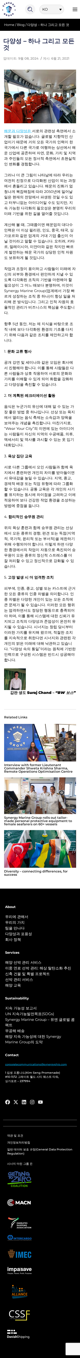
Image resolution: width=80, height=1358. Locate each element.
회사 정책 (13, 939)
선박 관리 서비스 (19, 979)
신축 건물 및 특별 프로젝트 (27, 974)
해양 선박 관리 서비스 (23, 962)
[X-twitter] (15, 1102)
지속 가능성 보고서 (21, 1008)
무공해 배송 (15, 1031)
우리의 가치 (15, 922)
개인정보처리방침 (18, 1142)
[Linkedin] (24, 1102)
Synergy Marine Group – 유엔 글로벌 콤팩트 (40, 1022)
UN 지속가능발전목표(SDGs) (29, 1014)
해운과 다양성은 (18, 131)
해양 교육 (13, 985)
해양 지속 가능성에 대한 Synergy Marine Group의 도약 (33, 1039)
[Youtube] (40, 1102)
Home (9, 25)
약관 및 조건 (15, 1135)
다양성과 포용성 (18, 934)
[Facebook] (7, 1102)
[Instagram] (32, 1102)
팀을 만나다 (15, 928)
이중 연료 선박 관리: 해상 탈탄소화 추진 (38, 968)
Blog (21, 25)
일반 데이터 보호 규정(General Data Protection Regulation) (39, 1151)
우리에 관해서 (16, 917)
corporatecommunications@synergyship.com (36, 1064)
